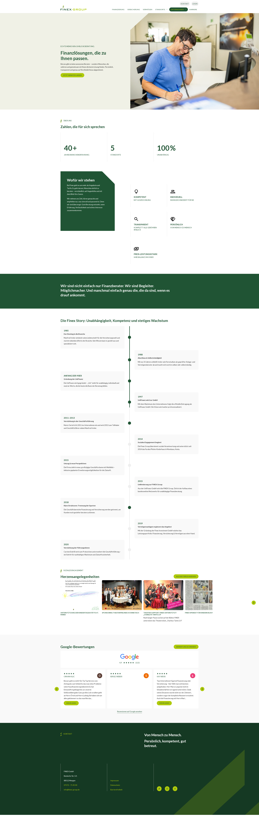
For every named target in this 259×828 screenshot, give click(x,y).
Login (194, 4)
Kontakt (185, 4)
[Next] (254, 603)
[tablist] (129, 602)
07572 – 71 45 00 (70, 785)
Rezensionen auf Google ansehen (129, 711)
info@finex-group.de (72, 790)
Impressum (114, 780)
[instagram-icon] (167, 788)
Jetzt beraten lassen (72, 75)
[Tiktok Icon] (159, 788)
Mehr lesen (95, 703)
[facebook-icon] (175, 788)
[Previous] (57, 689)
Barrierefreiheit (116, 790)
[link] (74, 8)
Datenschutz (115, 785)
